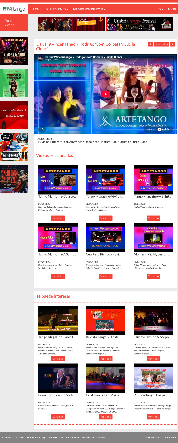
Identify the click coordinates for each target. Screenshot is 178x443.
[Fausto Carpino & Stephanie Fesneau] (153, 320)
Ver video (58, 218)
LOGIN (172, 9)
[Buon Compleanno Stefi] (58, 378)
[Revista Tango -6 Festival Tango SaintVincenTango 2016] (105, 320)
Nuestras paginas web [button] (88, 9)
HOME (38, 9)
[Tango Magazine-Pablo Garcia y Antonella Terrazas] (58, 320)
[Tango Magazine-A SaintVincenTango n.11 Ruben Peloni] (58, 237)
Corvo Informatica (167, 437)
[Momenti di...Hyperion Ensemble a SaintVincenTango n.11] (153, 237)
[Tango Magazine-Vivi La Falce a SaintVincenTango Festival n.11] (105, 179)
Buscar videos (10, 23)
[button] (58, 179)
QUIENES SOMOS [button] (56, 9)
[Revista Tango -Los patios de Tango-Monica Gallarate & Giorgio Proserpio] (153, 378)
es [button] (159, 9)
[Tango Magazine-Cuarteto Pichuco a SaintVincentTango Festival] (58, 179)
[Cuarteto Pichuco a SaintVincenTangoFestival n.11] (105, 237)
